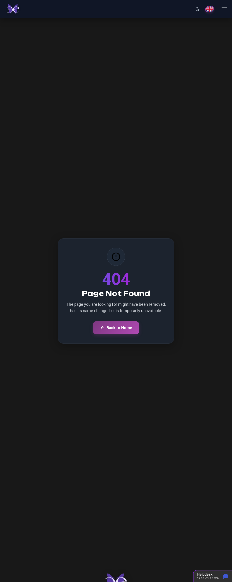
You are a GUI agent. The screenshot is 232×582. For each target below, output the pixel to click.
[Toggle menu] (222, 9)
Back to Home (119, 328)
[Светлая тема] (198, 9)
